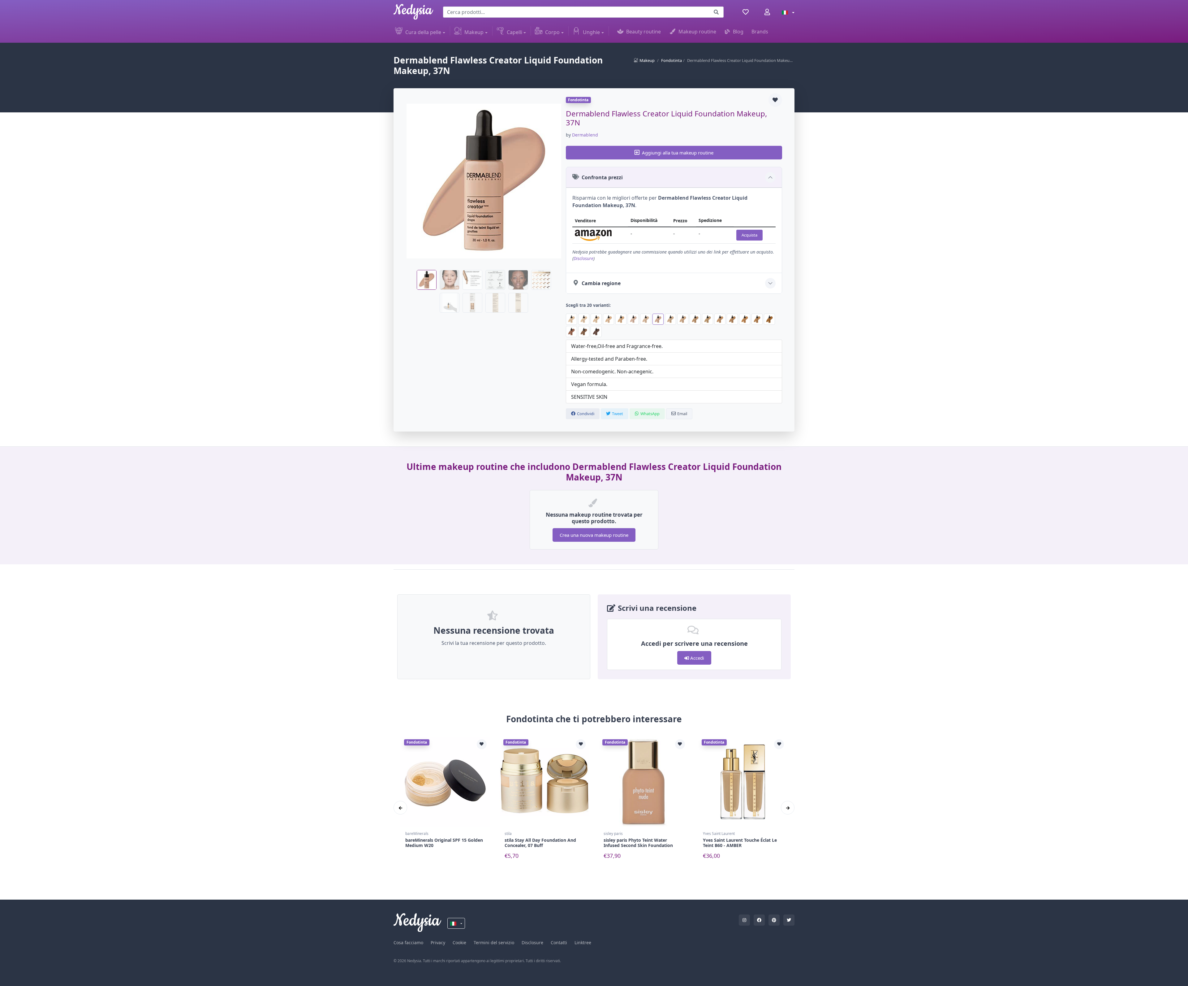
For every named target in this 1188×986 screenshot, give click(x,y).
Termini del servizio (494, 942)
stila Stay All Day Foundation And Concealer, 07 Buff (540, 842)
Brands (759, 31)
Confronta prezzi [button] (602, 177)
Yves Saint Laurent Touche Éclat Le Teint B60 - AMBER (740, 842)
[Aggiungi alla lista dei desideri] (775, 100)
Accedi (696, 658)
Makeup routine (697, 31)
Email (682, 413)
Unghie (591, 32)
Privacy (438, 942)
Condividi (585, 413)
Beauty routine (643, 31)
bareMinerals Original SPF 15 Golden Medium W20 (444, 842)
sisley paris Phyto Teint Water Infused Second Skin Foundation (638, 842)
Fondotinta (671, 60)
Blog (738, 31)
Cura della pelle (423, 32)
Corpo (552, 32)
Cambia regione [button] (601, 283)
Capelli (514, 32)
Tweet (617, 413)
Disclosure (583, 258)
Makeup (474, 32)
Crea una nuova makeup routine (594, 535)
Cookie (459, 942)
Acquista (749, 235)
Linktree (583, 942)
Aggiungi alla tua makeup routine (677, 153)
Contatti (559, 942)
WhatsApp (650, 413)
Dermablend (585, 135)
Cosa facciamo (408, 942)
